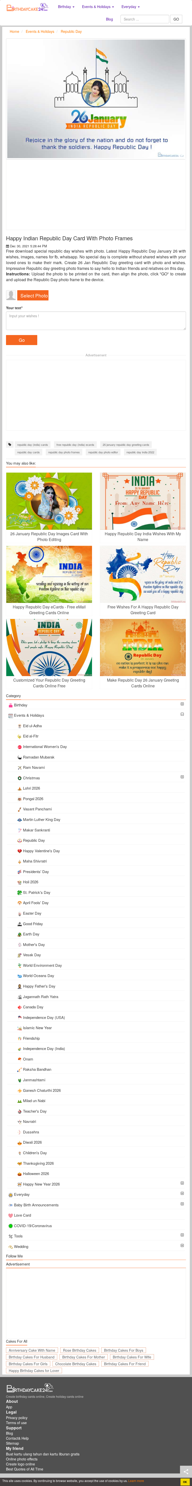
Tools (18, 1235)
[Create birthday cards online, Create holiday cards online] (28, 6)
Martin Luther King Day (41, 819)
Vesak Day (32, 954)
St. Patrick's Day (36, 892)
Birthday (21, 704)
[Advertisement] (96, 195)
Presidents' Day (36, 871)
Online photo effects (22, 1458)
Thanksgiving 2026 (38, 1163)
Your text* (14, 307)
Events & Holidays (29, 715)
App (9, 1406)
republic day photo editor (103, 452)
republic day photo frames (64, 452)
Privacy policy (17, 1417)
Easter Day (32, 913)
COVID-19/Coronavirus (33, 1225)
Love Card (22, 1215)
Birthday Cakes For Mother (83, 1356)
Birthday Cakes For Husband (31, 1356)
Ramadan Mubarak (38, 757)
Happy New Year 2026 (41, 1184)
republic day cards (28, 452)
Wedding (21, 1246)
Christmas (31, 777)
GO (176, 19)
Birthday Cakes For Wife (132, 1356)
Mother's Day (34, 944)
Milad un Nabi (34, 1100)
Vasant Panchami (37, 808)
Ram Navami (34, 767)
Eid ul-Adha (32, 725)
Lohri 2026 (31, 788)
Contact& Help (17, 1438)
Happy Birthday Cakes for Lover (34, 1370)
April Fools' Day (36, 902)
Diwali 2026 (32, 1142)
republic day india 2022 (140, 452)
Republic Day (34, 840)
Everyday (22, 1194)
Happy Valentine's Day (41, 850)
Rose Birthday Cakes (79, 1350)
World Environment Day (42, 965)
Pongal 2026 (33, 798)
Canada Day (33, 1006)
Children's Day (35, 1152)
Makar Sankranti (36, 829)
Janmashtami (34, 1079)
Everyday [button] (129, 6)
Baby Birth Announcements (36, 1204)
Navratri (29, 1121)
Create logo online (20, 1463)
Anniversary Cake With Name (32, 1350)
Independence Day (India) (44, 1048)
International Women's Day (45, 746)
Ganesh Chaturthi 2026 (42, 1090)
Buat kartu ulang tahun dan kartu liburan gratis (43, 1453)
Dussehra (31, 1131)
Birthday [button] (65, 6)
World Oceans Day (38, 975)
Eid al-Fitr (30, 735)
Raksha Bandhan (37, 1069)
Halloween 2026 (36, 1173)
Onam (28, 1059)
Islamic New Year (37, 1027)
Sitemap (12, 1443)
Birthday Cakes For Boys (123, 1350)
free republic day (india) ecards (75, 445)
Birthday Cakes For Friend (125, 1363)
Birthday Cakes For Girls (28, 1363)
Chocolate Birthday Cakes (75, 1363)
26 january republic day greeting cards (126, 445)
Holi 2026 (30, 881)
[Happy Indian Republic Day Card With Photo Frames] (96, 98)
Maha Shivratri (35, 861)
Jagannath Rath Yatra (40, 996)
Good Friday (33, 923)
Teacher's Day (35, 1111)
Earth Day (31, 933)
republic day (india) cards (32, 445)
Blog (109, 19)
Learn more (136, 1480)
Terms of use (16, 1422)
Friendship (31, 1038)
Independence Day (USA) (44, 1017)
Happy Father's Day (39, 986)
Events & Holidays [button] (97, 6)
